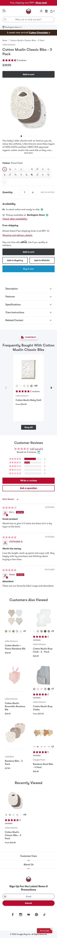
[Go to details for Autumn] (41, 747)
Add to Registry (15, 260)
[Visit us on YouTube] (28, 914)
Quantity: (7, 192)
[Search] (5, 19)
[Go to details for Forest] (24, 386)
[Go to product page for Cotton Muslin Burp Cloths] (43, 675)
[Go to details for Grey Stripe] (38, 631)
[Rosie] (15, 169)
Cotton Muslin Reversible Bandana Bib (15, 706)
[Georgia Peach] (4, 175)
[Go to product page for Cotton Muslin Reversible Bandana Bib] (15, 675)
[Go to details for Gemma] (38, 747)
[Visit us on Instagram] (20, 914)
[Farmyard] (32, 169)
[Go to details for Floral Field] (6, 814)
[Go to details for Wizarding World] (49, 747)
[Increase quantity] (33, 192)
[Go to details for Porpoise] (49, 631)
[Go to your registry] (46, 11)
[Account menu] (41, 11)
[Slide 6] (33, 136)
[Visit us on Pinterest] (36, 914)
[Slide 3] (26, 136)
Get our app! (44, 931)
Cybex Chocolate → (39, 32)
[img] (9, 507)
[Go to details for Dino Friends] (17, 631)
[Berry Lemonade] (48, 175)
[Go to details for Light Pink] (17, 814)
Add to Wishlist (42, 260)
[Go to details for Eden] (34, 747)
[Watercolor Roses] (48, 169)
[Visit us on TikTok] (44, 914)
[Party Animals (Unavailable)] (10, 175)
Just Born (9, 756)
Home (4, 40)
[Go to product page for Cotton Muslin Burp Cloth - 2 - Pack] (43, 617)
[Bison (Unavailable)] (37, 175)
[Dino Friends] (15, 175)
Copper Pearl (39, 760)
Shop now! (41, 2)
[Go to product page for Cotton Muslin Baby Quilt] (28, 369)
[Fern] (32, 175)
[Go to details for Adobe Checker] (10, 631)
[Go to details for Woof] (45, 689)
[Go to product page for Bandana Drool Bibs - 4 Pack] (43, 732)
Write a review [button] (28, 480)
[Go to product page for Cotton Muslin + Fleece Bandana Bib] (15, 617)
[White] (26, 169)
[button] (9, 60)
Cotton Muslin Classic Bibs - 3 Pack (13, 835)
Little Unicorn (8, 45)
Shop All (28, 427)
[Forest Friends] (21, 175)
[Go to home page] (28, 11)
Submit (28, 903)
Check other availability (14, 218)
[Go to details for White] (20, 386)
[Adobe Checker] (43, 169)
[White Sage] (10, 169)
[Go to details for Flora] (45, 747)
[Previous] (5, 387)
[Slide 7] (35, 136)
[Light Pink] (21, 169)
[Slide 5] (31, 136)
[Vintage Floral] (26, 175)
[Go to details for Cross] (31, 386)
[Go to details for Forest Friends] (38, 689)
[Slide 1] (21, 136)
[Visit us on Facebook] (12, 914)
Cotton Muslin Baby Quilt (28, 400)
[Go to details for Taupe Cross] (6, 631)
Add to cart (28, 74)
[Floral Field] (4, 169)
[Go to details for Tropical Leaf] (13, 631)
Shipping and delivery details (17, 235)
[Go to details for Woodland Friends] (17, 386)
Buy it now (28, 268)
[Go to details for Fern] (45, 631)
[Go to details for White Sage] (10, 814)
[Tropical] (43, 175)
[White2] (4, 180)
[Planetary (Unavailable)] (37, 169)
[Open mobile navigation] (4, 10)
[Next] (51, 387)
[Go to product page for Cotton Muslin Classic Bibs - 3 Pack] (15, 800)
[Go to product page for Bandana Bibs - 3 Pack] (15, 732)
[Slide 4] (28, 136)
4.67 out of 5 (36, 449)
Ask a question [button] (28, 488)
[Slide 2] (23, 136)
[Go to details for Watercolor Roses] (20, 631)
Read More (28, 153)
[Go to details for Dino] (28, 386)
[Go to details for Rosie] (13, 814)
